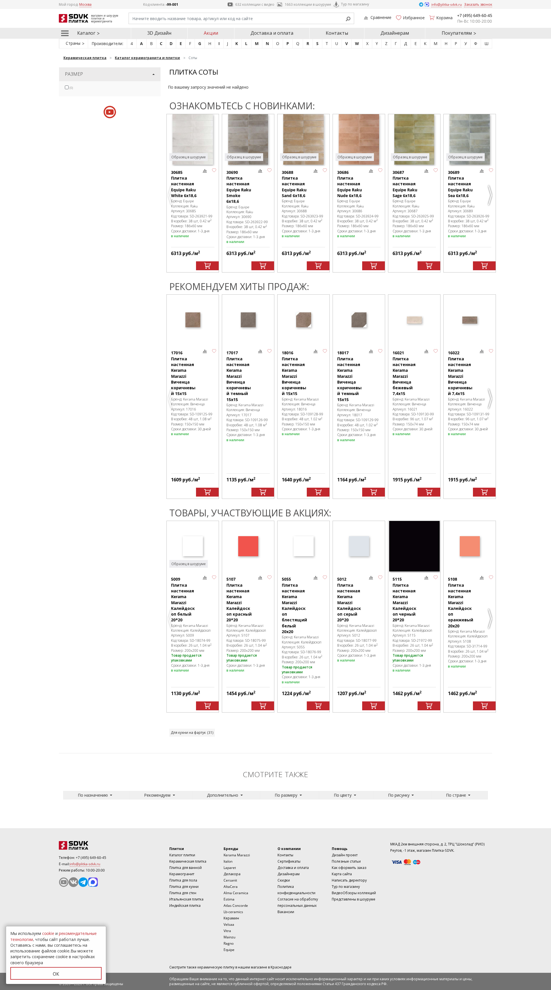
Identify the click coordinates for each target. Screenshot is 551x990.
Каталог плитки (182, 855)
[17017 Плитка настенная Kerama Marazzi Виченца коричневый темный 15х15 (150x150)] (248, 320)
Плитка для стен (182, 892)
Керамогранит (181, 874)
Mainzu (229, 937)
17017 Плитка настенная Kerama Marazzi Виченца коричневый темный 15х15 (238, 376)
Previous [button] (170, 195)
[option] (192, 193)
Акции (211, 33)
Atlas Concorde (236, 905)
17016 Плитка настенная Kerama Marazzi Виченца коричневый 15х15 (183, 373)
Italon (228, 861)
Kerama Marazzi (237, 855)
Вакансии (286, 911)
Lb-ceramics (233, 911)
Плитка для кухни (184, 886)
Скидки (284, 880)
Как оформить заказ (349, 867)
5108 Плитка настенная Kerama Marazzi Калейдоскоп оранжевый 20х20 (460, 602)
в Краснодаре (280, 967)
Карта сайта (342, 874)
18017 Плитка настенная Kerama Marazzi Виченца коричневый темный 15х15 (349, 376)
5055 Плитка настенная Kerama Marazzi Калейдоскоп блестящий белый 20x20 (294, 605)
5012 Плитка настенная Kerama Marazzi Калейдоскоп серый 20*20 (349, 599)
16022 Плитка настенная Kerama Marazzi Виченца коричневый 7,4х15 (460, 373)
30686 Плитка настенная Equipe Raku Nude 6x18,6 (349, 184)
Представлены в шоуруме (353, 899)
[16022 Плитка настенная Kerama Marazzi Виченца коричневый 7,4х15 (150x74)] (470, 320)
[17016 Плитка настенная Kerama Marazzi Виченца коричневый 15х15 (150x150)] (193, 320)
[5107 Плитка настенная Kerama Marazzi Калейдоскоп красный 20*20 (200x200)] (248, 546)
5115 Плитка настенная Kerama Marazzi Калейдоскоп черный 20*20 (404, 599)
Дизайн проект (345, 855)
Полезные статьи (346, 861)
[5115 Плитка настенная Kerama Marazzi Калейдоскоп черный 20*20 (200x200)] (414, 546)
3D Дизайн (159, 33)
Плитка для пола (183, 880)
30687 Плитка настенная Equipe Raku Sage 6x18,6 (405, 184)
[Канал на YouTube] (64, 882)
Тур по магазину (355, 4)
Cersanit (230, 880)
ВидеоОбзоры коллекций (354, 892)
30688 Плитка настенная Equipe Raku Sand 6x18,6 (294, 184)
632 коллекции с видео (254, 4)
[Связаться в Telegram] (421, 4)
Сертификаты (289, 861)
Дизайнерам (395, 33)
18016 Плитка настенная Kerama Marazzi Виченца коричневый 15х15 (294, 373)
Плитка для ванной (185, 867)
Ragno (229, 943)
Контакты (337, 33)
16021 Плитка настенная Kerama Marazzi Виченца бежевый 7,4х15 (404, 373)
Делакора (232, 874)
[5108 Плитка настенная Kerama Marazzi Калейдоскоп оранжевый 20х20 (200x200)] (470, 546)
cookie (48, 933)
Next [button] (490, 195)
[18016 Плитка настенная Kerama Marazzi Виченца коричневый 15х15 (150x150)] (303, 320)
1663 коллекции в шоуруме (308, 4)
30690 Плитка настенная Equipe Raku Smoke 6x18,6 (238, 187)
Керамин (231, 918)
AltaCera (231, 886)
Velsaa (229, 924)
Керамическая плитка (187, 861)
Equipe (229, 949)
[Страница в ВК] (73, 882)
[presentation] (67, 87)
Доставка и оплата (272, 33)
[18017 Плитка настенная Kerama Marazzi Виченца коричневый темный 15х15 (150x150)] (359, 320)
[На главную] (90, 845)
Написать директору (349, 880)
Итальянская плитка (186, 899)
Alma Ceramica (236, 892)
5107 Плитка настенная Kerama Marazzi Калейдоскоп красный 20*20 (239, 599)
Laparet (230, 867)
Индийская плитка (185, 905)
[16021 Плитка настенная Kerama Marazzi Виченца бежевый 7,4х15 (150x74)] (414, 320)
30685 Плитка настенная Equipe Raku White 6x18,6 (184, 184)
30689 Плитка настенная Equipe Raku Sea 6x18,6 (460, 184)
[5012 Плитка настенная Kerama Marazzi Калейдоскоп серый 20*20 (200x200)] (359, 546)
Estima (229, 899)
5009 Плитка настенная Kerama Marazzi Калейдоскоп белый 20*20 (183, 599)
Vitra (227, 930)
